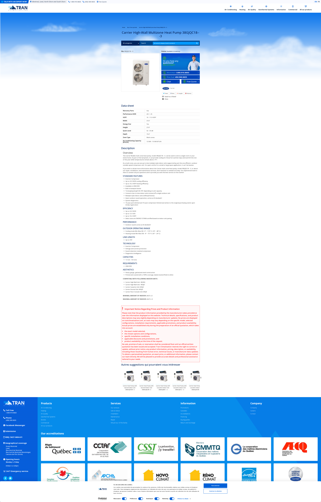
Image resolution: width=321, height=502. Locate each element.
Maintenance (115, 417)
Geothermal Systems (266, 10)
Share (172, 93)
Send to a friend (170, 97)
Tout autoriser (215, 485)
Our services (115, 408)
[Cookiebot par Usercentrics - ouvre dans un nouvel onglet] (102, 498)
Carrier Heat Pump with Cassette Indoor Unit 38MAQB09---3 (163, 387)
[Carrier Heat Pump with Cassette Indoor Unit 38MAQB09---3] (163, 375)
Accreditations (185, 414)
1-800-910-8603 (75, 2)
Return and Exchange (188, 423)
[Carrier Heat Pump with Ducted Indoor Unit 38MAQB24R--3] (146, 375)
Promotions (185, 408)
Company (253, 408)
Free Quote (103, 2)
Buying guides (185, 420)
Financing (184, 417)
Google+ (180, 93)
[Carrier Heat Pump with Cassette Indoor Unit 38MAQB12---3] (179, 375)
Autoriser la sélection (215, 491)
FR (319, 2)
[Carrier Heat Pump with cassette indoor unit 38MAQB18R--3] (196, 375)
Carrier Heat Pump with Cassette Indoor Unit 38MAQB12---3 (180, 387)
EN (316, 2)
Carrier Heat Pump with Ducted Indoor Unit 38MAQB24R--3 (146, 387)
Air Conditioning (231, 10)
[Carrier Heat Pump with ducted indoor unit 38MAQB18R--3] (129, 375)
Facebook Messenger (15, 425)
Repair (113, 420)
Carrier (172, 88)
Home (123, 27)
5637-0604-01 (13, 437)
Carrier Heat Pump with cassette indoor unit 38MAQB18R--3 (196, 387)
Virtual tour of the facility (119, 423)
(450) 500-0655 (90, 2)
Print (166, 99)
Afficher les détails (182, 498)
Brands (43, 420)
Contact (253, 414)
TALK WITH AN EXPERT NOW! (15, 2)
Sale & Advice (115, 411)
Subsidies (184, 411)
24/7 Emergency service (17, 471)
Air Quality (252, 10)
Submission (10, 431)
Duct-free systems (132, 27)
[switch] (140, 498)
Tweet (166, 93)
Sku (122, 51)
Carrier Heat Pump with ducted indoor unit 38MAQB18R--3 (130, 387)
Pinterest (188, 93)
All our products (306, 10)
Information (281, 10)
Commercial (292, 10)
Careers (253, 411)
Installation (114, 414)
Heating (242, 10)
